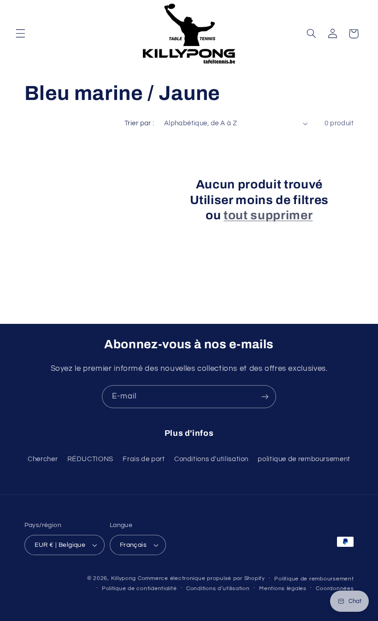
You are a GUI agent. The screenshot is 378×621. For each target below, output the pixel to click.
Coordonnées (335, 588)
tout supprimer (268, 215)
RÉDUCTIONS (90, 459)
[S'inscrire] (265, 396)
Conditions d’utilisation (218, 588)
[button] (20, 33)
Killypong (123, 578)
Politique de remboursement (314, 578)
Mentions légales (283, 588)
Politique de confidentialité (139, 588)
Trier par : (139, 123)
